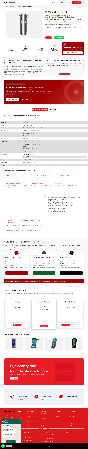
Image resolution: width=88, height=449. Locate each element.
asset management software (13, 91)
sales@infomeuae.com (73, 413)
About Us (63, 2)
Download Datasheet (65, 74)
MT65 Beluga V (74, 352)
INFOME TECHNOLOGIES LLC (41, 446)
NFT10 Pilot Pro (34, 352)
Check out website (75, 324)
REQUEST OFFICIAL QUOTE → (73, 52)
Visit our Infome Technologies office (71, 260)
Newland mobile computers (14, 68)
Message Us (45, 273)
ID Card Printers (30, 418)
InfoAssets (43, 420)
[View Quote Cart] (83, 2)
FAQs (70, 421)
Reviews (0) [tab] (53, 109)
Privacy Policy (71, 416)
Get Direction (72, 273)
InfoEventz (43, 415)
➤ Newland (19, 6)
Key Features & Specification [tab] (39, 109)
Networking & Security (31, 425)
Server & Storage (30, 413)
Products (54, 2)
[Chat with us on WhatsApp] (3, 446)
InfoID (42, 423)
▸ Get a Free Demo (12, 99)
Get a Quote (16, 273)
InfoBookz (43, 418)
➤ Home (6, 6)
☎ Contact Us (25, 99)
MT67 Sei (54, 352)
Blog (69, 2)
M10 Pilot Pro (14, 352)
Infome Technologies (8, 65)
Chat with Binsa (11, 441)
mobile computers (38, 66)
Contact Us (76, 2)
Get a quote (48, 37)
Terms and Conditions (73, 418)
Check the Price (60, 37)
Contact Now (14, 378)
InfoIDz (42, 425)
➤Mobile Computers (12, 6)
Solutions (29, 416)
